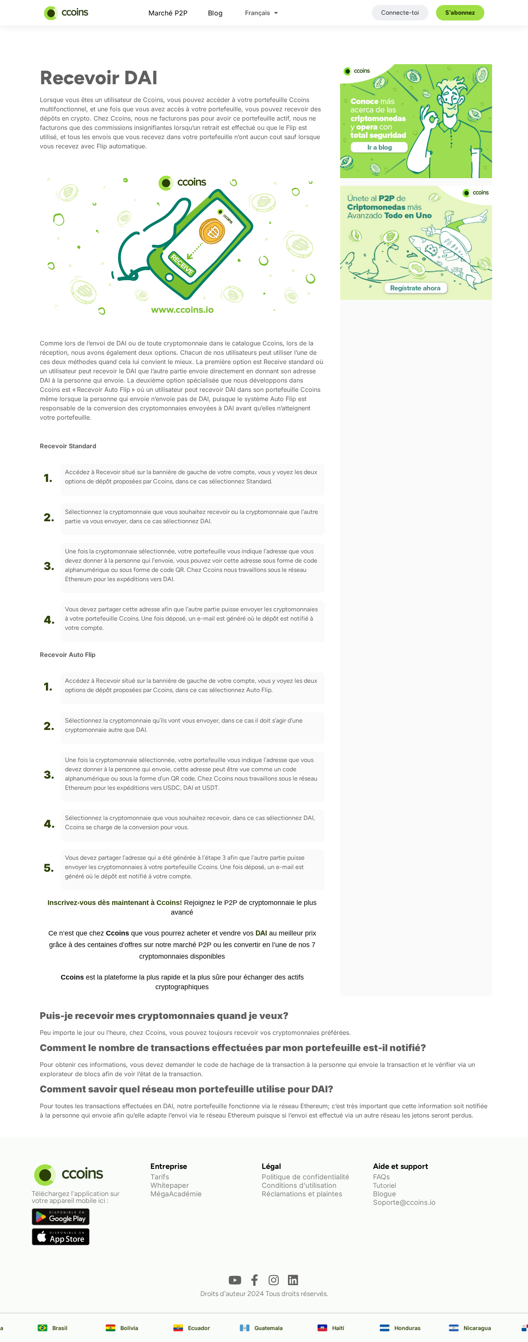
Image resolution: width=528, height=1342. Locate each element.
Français (257, 13)
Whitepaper (169, 1185)
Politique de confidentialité (305, 1177)
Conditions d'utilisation (299, 1185)
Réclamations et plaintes (302, 1194)
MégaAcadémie (176, 1194)
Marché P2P (167, 12)
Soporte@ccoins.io (404, 1202)
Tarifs (159, 1177)
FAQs (381, 1177)
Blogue (384, 1194)
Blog (215, 12)
